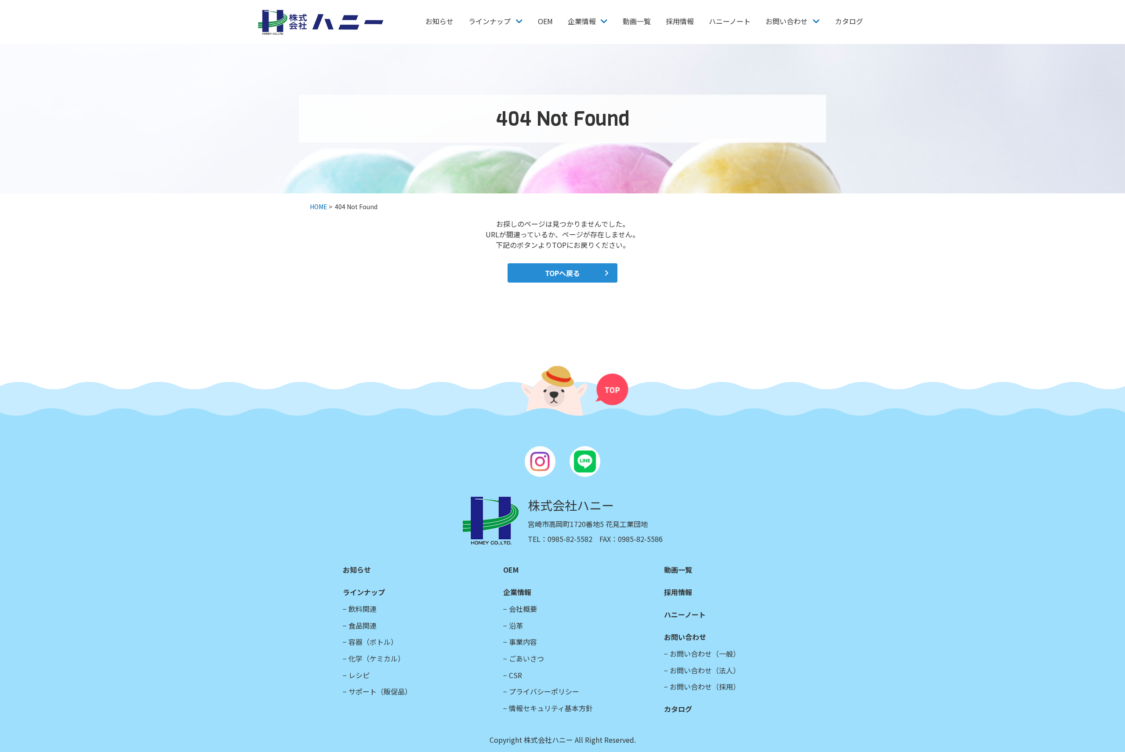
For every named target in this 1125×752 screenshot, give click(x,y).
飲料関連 (362, 608)
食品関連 (362, 625)
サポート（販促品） (380, 691)
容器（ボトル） (373, 641)
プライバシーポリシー (544, 691)
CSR (515, 675)
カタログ (849, 21)
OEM (545, 21)
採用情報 (680, 21)
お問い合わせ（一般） (705, 653)
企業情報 (582, 21)
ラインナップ (489, 21)
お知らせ (439, 21)
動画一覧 (637, 21)
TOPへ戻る (562, 273)
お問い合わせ (787, 21)
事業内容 (523, 641)
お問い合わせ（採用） (705, 686)
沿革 (516, 625)
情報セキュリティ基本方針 (551, 708)
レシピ (359, 675)
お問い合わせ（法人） (705, 670)
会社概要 (523, 608)
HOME (318, 206)
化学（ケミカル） (376, 658)
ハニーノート (730, 21)
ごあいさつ (526, 658)
